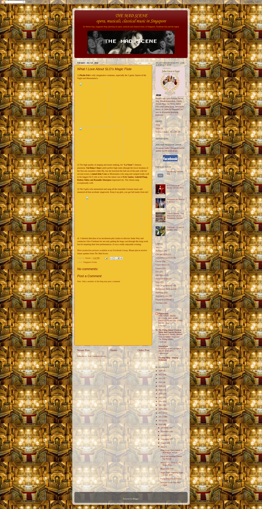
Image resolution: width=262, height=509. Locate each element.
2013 (161, 413)
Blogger (136, 499)
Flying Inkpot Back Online (170, 479)
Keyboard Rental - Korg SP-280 (168, 132)
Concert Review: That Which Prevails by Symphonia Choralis (175, 215)
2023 (161, 374)
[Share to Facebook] (118, 258)
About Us (159, 128)
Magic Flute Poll (166, 469)
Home (113, 350)
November (165, 431)
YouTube (159, 303)
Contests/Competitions (164, 258)
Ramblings (160, 292)
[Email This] (111, 258)
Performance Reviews (164, 289)
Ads (157, 247)
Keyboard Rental (162, 279)
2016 (161, 401)
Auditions (159, 251)
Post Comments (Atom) (97, 356)
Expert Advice (161, 265)
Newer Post (83, 350)
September (165, 439)
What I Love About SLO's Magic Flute (170, 464)
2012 (161, 417)
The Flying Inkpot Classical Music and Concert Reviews (169, 331)
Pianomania (163, 313)
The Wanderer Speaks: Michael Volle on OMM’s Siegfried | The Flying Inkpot (170, 336)
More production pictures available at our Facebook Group (102, 250)
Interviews (160, 275)
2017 (161, 397)
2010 (161, 424)
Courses (159, 261)
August (164, 443)
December (165, 428)
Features (159, 268)
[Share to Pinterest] (121, 258)
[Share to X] (116, 258)
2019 (161, 390)
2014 (161, 409)
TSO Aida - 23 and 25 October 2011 (175, 228)
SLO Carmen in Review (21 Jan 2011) (175, 186)
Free (157, 272)
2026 (161, 371)
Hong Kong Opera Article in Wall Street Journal (171, 451)
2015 (161, 405)
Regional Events (162, 296)
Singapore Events (90, 262)
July (163, 447)
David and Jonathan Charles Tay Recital (171, 457)
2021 (161, 382)
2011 (161, 420)
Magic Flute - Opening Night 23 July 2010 (171, 473)
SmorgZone (163, 346)
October (164, 435)
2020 (161, 386)
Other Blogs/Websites (164, 286)
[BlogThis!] (113, 258)
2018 (161, 394)
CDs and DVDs (161, 254)
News (158, 282)
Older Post (143, 350)
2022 (161, 378)
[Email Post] (106, 258)
